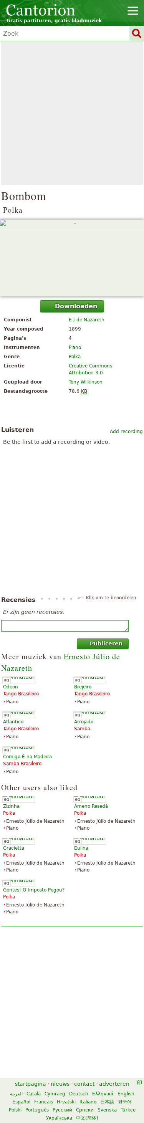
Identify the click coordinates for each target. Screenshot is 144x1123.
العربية (16, 1094)
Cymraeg (55, 1094)
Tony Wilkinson (86, 382)
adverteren (114, 1084)
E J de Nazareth (86, 320)
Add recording (126, 431)
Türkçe (128, 1110)
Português (37, 1110)
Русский (62, 1110)
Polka (75, 356)
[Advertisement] (72, 113)
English (126, 1094)
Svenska (107, 1110)
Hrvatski (66, 1102)
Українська (59, 1118)
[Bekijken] (72, 258)
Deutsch (78, 1094)
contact (84, 1084)
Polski (15, 1110)
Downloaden (76, 306)
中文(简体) (87, 1118)
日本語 (107, 1102)
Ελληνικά (103, 1094)
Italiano (87, 1102)
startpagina (30, 1084)
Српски (85, 1110)
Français (43, 1102)
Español (21, 1102)
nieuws (60, 1084)
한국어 (125, 1102)
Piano (75, 347)
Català (33, 1094)
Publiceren (106, 643)
